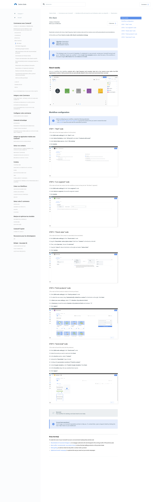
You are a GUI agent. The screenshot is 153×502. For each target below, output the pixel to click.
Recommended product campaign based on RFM (26, 62)
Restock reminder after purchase (23, 71)
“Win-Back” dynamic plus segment (68, 120)
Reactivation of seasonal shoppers (60, 442)
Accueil (20, 17)
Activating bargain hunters (22, 48)
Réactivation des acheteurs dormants (24, 65)
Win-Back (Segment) (20, 46)
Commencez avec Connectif (66, 13)
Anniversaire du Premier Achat (23, 55)
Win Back (19, 43)
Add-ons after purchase (21, 78)
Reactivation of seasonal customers (24, 68)
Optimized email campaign (58, 450)
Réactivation (114, 13)
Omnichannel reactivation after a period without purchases (25, 74)
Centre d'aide (52, 13)
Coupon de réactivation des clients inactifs (26, 58)
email (60, 122)
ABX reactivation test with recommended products (25, 52)
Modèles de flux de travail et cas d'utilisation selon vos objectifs (92, 13)
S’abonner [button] (111, 23)
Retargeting (54, 447)
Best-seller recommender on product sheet (63, 445)
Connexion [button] (144, 4)
